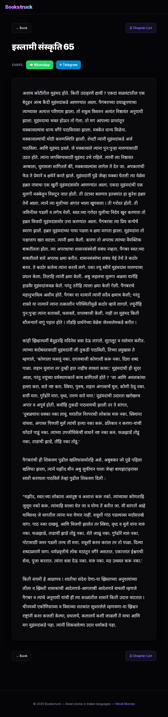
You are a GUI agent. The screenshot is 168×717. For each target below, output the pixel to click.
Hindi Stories (125, 704)
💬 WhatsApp (40, 65)
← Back (21, 28)
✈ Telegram (68, 65)
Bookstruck (18, 7)
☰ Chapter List (141, 28)
